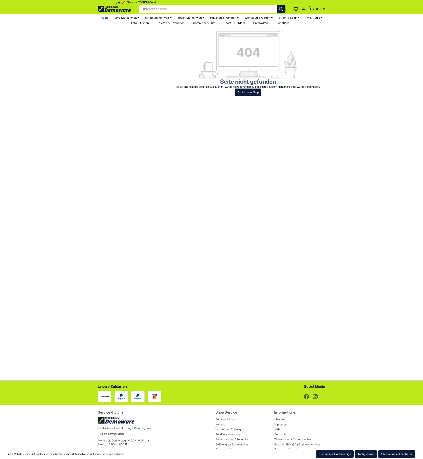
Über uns (279, 419)
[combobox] (208, 9)
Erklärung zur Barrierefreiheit (232, 444)
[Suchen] (281, 9)
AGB (277, 429)
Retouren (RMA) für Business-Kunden (297, 444)
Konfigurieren (365, 454)
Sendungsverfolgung (228, 434)
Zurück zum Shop (248, 92)
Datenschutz (282, 434)
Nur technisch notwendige (335, 454)
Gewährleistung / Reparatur (231, 439)
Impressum (280, 424)
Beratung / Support (226, 419)
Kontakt (220, 424)
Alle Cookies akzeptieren (397, 454)
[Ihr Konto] (303, 8)
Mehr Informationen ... (114, 454)
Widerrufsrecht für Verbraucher (292, 439)
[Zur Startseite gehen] (114, 9)
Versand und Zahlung (228, 429)
